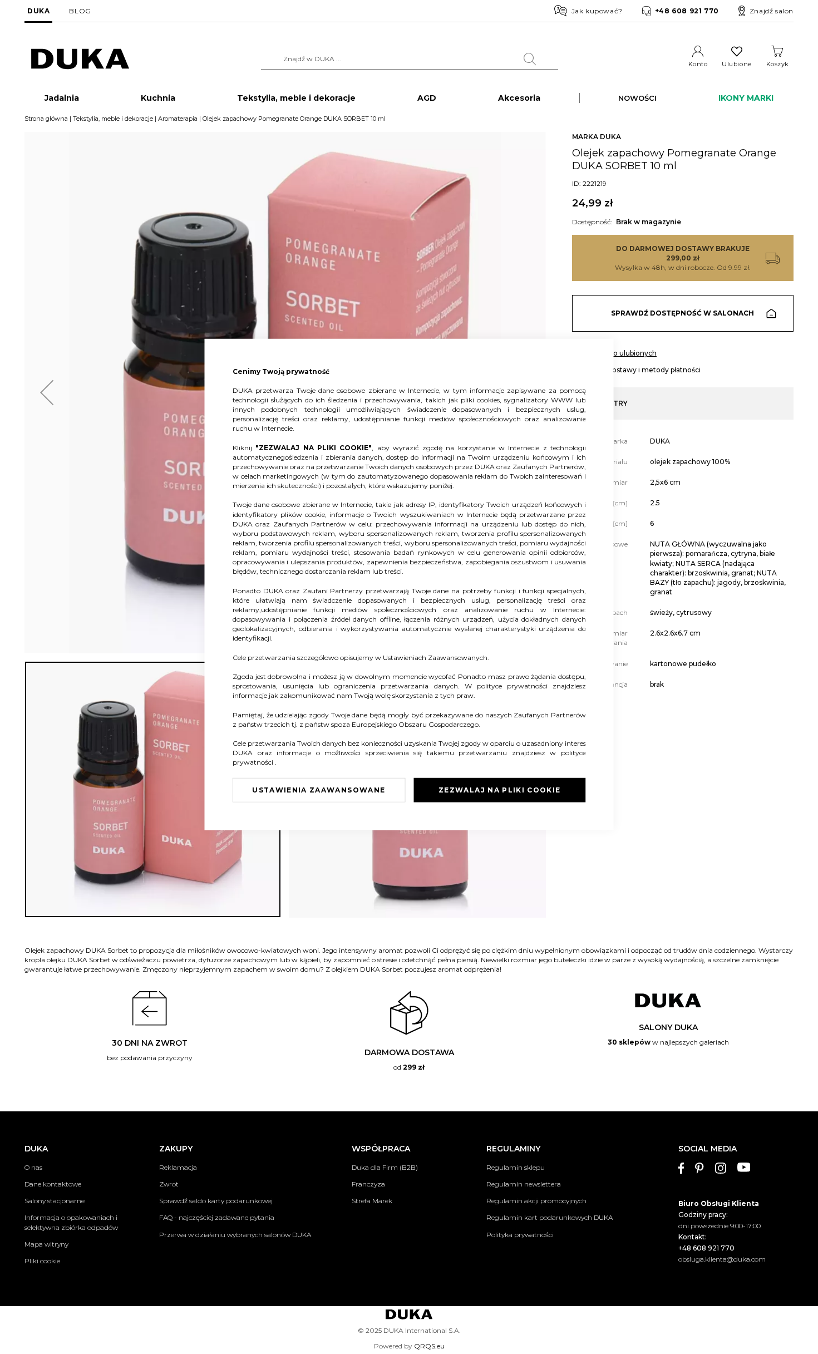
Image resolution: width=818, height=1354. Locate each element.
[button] (46, 392)
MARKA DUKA (596, 136)
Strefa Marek (372, 1201)
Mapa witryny (46, 1244)
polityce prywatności (514, 686)
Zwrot (169, 1184)
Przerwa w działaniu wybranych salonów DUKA (235, 1234)
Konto (698, 64)
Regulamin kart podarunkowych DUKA (549, 1217)
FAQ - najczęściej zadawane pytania (216, 1217)
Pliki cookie (42, 1261)
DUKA (38, 11)
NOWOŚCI (637, 97)
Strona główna (46, 118)
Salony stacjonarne (54, 1201)
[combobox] (409, 59)
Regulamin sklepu (515, 1167)
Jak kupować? (597, 11)
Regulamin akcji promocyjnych (536, 1201)
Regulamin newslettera (523, 1184)
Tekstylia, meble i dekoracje (113, 118)
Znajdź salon (772, 11)
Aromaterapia (178, 118)
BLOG (80, 11)
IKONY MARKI (745, 98)
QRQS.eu (429, 1346)
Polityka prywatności (520, 1234)
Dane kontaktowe (52, 1184)
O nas (33, 1167)
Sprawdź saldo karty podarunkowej (216, 1201)
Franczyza (368, 1184)
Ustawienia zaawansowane (318, 790)
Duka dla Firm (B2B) (385, 1167)
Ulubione (736, 64)
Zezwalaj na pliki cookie (499, 790)
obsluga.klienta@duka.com (722, 1259)
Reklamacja (178, 1167)
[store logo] (80, 59)
